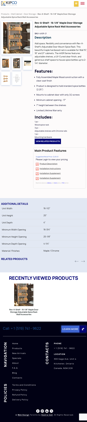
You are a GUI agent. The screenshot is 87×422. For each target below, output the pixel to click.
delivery (49, 183)
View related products (48, 141)
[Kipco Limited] (9, 3)
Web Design (23, 415)
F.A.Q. (15, 368)
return (55, 183)
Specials (16, 358)
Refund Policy (19, 395)
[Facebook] (38, 411)
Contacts (17, 378)
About (15, 363)
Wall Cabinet (16, 14)
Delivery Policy (20, 399)
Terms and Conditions (24, 385)
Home (15, 343)
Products (5, 14)
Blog (14, 373)
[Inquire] (76, 4)
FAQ (63, 183)
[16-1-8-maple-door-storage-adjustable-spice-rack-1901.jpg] (16, 38)
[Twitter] (51, 411)
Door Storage (30, 14)
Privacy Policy (19, 390)
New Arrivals (19, 353)
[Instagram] (42, 411)
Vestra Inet (47, 415)
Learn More (70, 329)
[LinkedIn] (47, 411)
